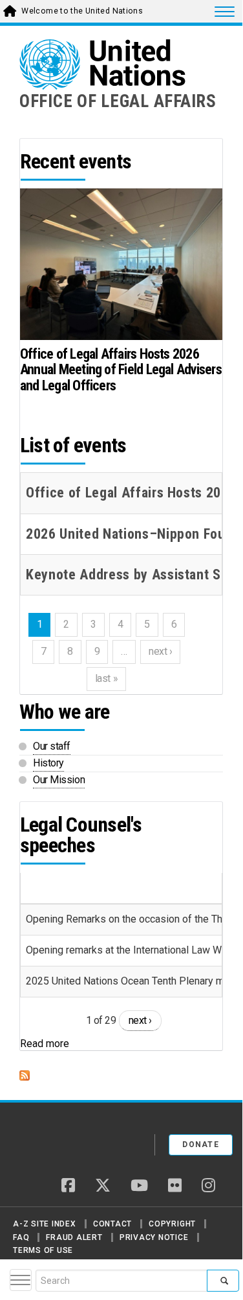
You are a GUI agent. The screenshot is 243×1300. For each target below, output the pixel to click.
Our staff (51, 746)
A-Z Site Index (44, 1223)
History (48, 763)
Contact (112, 1223)
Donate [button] (200, 1144)
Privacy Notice (154, 1237)
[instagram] (208, 1186)
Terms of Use (43, 1250)
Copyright (172, 1223)
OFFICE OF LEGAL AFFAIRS (118, 101)
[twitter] (103, 1186)
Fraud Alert (74, 1237)
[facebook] (68, 1186)
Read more (44, 1043)
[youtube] (139, 1186)
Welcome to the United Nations (82, 10)
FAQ (21, 1237)
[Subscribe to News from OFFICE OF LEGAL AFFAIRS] (121, 1075)
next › (140, 1020)
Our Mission (59, 780)
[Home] (64, 1140)
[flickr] (175, 1186)
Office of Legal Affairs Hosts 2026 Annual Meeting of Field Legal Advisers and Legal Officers (121, 369)
